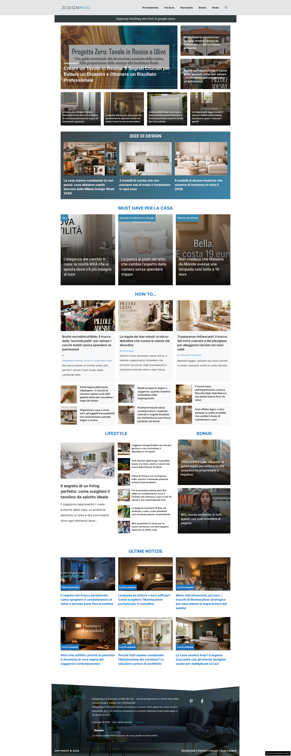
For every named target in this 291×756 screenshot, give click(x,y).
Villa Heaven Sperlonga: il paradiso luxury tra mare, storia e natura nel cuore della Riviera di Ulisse (151, 463)
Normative (186, 7)
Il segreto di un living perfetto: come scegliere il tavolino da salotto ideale (85, 491)
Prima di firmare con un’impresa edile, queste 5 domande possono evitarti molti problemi (150, 479)
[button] (226, 7)
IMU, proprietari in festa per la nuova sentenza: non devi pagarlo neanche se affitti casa (150, 526)
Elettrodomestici (70, 587)
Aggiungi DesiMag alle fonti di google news (145, 18)
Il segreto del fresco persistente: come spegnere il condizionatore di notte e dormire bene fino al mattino (87, 600)
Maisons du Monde (187, 217)
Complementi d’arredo (72, 360)
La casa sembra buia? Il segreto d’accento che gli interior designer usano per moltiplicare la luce (201, 659)
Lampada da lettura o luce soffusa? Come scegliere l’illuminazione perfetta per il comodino (144, 600)
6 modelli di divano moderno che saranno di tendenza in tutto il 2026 (198, 185)
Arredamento (150, 7)
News (215, 7)
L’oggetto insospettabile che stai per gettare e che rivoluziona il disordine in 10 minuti (151, 448)
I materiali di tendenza (190, 355)
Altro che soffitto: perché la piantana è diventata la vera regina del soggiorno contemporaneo (88, 659)
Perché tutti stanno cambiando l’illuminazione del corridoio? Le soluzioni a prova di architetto (141, 659)
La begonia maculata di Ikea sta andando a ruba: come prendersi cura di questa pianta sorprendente (151, 511)
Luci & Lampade (127, 587)
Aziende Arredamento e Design (137, 217)
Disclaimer (228, 750)
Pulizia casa (127, 351)
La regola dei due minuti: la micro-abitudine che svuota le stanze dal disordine (145, 341)
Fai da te (169, 7)
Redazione (189, 750)
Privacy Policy (208, 750)
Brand (202, 7)
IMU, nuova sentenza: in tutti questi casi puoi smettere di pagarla (201, 519)
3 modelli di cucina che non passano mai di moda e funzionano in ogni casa (144, 185)
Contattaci (139, 722)
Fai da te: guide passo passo (98, 360)
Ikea (64, 217)
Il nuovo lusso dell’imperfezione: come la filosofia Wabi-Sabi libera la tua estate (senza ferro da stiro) (210, 393)
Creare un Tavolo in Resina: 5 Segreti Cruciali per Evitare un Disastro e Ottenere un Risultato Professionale (117, 74)
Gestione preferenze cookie (277, 753)
